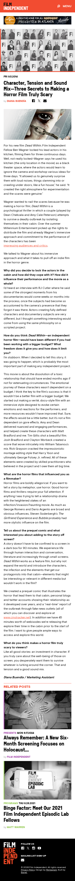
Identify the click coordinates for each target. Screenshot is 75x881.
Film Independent (18, 757)
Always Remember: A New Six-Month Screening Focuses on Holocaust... (36, 744)
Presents (10, 733)
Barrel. (24, 872)
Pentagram (51, 870)
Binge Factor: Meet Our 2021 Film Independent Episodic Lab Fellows (36, 814)
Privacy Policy (28, 870)
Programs (11, 803)
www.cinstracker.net (17, 617)
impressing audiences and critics (26, 245)
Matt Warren (16, 827)
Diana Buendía (16, 101)
